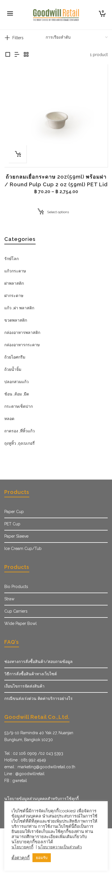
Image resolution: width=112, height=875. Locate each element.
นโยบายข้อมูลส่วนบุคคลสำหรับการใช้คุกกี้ (41, 798)
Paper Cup (14, 511)
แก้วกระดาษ (15, 271)
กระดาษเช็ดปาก (18, 406)
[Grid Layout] (26, 55)
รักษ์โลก (11, 258)
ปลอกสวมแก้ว (16, 381)
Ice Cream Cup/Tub (23, 548)
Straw (9, 599)
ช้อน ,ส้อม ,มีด (16, 394)
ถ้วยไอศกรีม (14, 357)
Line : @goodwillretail (24, 773)
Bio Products (16, 586)
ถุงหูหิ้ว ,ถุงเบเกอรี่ (19, 443)
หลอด (9, 418)
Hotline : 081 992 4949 (25, 760)
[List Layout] (16, 55)
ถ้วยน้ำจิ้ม (12, 369)
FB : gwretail (15, 780)
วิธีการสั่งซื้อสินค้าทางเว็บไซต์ (30, 674)
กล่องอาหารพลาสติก (22, 332)
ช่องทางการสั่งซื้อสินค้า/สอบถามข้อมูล (38, 661)
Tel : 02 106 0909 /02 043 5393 (33, 753)
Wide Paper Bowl (20, 623)
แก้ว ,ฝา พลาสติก (19, 308)
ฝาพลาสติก (14, 283)
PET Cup (12, 524)
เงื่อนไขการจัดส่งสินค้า (24, 686)
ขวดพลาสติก (15, 320)
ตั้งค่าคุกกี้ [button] (20, 857)
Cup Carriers (16, 611)
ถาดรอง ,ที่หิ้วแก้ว (19, 431)
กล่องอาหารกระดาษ (22, 345)
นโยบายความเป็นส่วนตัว (60, 847)
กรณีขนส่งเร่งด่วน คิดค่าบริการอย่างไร (38, 698)
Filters (18, 37)
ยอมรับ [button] (41, 858)
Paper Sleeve (16, 536)
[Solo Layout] (7, 55)
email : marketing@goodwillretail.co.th (39, 767)
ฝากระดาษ (13, 295)
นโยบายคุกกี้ (22, 847)
